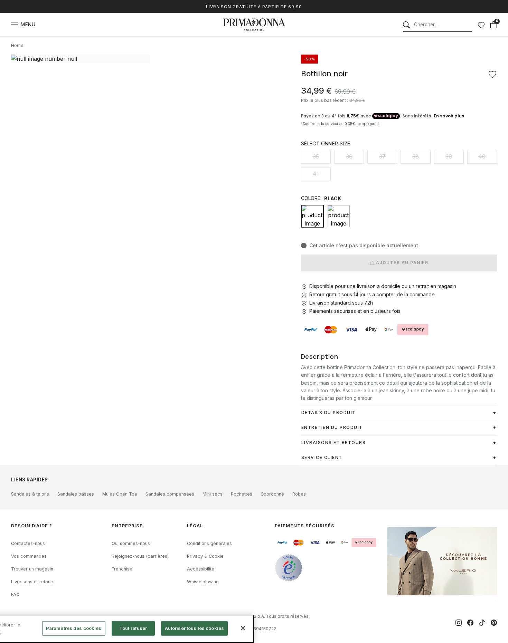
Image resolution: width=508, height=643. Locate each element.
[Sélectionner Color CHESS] (338, 216)
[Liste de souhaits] (481, 25)
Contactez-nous (28, 543)
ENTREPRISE (127, 525)
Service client (321, 457)
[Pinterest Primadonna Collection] (494, 623)
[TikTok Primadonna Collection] (482, 623)
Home (17, 45)
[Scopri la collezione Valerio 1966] (442, 561)
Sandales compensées (169, 494)
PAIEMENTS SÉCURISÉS (305, 525)
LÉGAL (195, 525)
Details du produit (328, 412)
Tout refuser (133, 628)
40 (482, 156)
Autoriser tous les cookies (194, 628)
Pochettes (241, 494)
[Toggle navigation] (14, 24)
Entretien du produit (332, 427)
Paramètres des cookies (74, 628)
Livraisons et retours (33, 581)
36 (349, 156)
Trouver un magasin (32, 569)
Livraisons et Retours (333, 442)
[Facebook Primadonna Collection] (470, 623)
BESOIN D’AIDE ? (31, 525)
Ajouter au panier (401, 262)
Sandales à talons (30, 494)
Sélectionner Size (325, 143)
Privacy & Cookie (205, 556)
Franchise (122, 569)
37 (382, 156)
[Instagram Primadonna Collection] (458, 623)
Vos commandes (29, 556)
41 (316, 173)
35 (316, 156)
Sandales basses (75, 494)
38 (415, 156)
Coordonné (272, 494)
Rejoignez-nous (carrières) (140, 556)
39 (448, 156)
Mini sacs (213, 494)
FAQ (15, 594)
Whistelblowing (203, 581)
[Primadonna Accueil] (254, 24)
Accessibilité (200, 569)
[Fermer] (243, 628)
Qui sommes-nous (131, 543)
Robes (299, 494)
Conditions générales (209, 543)
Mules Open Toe (119, 494)
